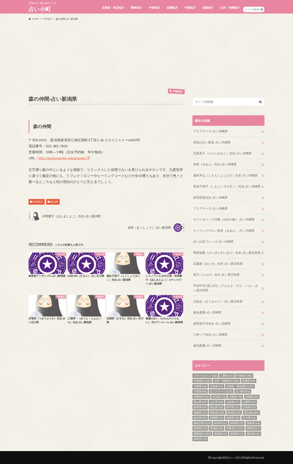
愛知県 (217, 412)
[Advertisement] (146, 54)
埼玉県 (219, 396)
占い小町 (40, 8)
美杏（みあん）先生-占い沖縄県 (215, 164)
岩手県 (232, 407)
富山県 (200, 401)
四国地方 (207, 7)
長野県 (253, 428)
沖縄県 (216, 417)
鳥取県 (200, 438)
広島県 (249, 407)
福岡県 (236, 423)
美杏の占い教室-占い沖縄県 (212, 142)
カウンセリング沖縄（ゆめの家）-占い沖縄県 (224, 219)
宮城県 (251, 396)
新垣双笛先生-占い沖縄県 (210, 197)
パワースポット (205, 375)
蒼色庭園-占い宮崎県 (207, 312)
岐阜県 (200, 407)
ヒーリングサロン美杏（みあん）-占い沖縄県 (224, 230)
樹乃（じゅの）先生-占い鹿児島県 (216, 274)
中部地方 (154, 7)
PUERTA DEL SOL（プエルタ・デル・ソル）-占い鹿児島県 (225, 288)
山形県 (232, 401)
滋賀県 (232, 417)
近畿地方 (172, 7)
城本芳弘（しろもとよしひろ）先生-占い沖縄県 (225, 175)
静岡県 (236, 433)
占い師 (243, 391)
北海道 (216, 386)
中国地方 (190, 7)
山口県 (216, 401)
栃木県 (200, 417)
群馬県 (200, 428)
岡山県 (216, 407)
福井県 (220, 423)
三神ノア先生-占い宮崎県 (210, 334)
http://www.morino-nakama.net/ (62, 158)
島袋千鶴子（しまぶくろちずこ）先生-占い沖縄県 (227, 186)
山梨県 (249, 401)
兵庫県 (200, 386)
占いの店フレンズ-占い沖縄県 (213, 241)
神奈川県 (202, 423)
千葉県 (200, 391)
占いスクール (221, 391)
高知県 (253, 433)
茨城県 (216, 428)
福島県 (253, 423)
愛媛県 (200, 412)
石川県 (249, 417)
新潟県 (54, 201)
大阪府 (235, 396)
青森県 (220, 433)
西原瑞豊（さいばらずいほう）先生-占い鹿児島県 (227, 252)
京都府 (248, 380)
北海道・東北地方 (113, 7)
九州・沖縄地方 (230, 7)
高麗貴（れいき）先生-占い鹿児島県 (218, 263)
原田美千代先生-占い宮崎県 (212, 323)
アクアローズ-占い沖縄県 (210, 131)
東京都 (251, 412)
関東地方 (136, 7)
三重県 (226, 375)
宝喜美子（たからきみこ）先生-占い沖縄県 (222, 153)
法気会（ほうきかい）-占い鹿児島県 (218, 301)
